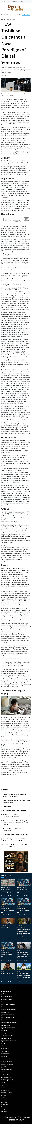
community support (7, 1080)
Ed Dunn (3, 895)
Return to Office (6, 927)
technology (4, 1056)
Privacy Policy (4, 1104)
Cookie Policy (4, 1107)
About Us (3, 1095)
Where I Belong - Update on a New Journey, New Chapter (8, 891)
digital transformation (8, 1028)
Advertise (21, 1)
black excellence (6, 1007)
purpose (3, 1067)
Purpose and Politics (7, 973)
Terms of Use (4, 1102)
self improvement (6, 1033)
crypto (3, 1082)
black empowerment (7, 1017)
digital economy (6, 1038)
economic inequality (7, 1064)
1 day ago (3, 75)
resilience (4, 1030)
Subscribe (14, 1)
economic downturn (7, 1061)
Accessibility (4, 1111)
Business (3, 20)
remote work (5, 1048)
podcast (3, 994)
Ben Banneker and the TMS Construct (14, 810)
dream (3, 1087)
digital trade (5, 1085)
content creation (6, 1059)
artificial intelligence (7, 1035)
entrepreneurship (6, 991)
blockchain (4, 1020)
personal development (8, 1015)
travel (3, 1072)
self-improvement (6, 1069)
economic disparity (7, 1093)
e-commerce (5, 1090)
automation (4, 1074)
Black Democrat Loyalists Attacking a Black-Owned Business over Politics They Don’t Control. (16, 822)
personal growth (6, 999)
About (8, 1)
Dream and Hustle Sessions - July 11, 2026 (15, 834)
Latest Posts (6, 875)
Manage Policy (4, 1109)
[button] (1, 0)
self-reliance (5, 1051)
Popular (4, 790)
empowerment (5, 1012)
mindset (3, 1046)
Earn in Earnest (7, 806)
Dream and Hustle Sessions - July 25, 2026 (6, 954)
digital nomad (5, 1025)
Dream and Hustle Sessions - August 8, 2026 (23, 891)
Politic (8, 887)
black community (6, 996)
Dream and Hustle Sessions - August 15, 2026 (7, 910)
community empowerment (9, 1022)
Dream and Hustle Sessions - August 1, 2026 (23, 910)
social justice (5, 1054)
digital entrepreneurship (8, 1041)
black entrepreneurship (8, 1004)
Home (4, 1)
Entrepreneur (11, 20)
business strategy (6, 1077)
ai (1, 1002)
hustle (3, 1043)
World (3, 887)
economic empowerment (8, 1009)
